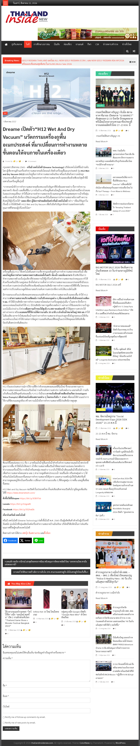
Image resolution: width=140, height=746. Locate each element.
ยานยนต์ (79, 44)
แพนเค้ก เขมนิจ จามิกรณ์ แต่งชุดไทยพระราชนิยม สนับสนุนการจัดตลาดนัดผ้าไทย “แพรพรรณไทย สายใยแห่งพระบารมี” (46, 560)
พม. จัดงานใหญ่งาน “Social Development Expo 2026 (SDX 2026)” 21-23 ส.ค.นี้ (58, 60)
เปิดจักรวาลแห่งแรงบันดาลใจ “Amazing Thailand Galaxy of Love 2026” (123, 205)
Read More (101, 139)
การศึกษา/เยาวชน (42, 44)
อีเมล (6, 693)
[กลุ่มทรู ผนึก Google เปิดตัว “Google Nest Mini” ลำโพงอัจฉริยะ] (74, 596)
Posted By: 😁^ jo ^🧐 (13, 159)
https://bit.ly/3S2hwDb (23, 507)
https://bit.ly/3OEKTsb (30, 496)
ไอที (28, 44)
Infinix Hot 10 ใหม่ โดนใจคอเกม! (46, 611)
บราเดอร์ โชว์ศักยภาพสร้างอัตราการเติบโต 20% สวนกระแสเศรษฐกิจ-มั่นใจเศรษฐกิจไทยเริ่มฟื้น (50, 569)
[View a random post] (134, 51)
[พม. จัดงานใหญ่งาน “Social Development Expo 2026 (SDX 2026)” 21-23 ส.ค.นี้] (115, 395)
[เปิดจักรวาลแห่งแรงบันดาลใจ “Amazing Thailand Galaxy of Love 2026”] (103, 203)
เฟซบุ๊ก (25, 531)
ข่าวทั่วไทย (127, 44)
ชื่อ (5, 683)
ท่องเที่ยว (68, 44)
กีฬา (89, 44)
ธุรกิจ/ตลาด (17, 44)
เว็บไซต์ (6, 704)
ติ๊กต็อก (47, 531)
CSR (97, 44)
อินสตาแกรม (34, 531)
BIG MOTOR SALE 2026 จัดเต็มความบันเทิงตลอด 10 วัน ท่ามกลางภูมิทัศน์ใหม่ (114, 268)
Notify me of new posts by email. (20, 720)
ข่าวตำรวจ (100, 563)
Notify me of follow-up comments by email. (25, 714)
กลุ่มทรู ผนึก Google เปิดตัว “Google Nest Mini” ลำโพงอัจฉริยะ (74, 612)
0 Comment (31, 159)
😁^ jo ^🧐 (26, 628)
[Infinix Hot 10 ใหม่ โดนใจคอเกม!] (46, 596)
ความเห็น (8, 656)
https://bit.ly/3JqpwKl (20, 501)
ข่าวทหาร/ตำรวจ (110, 44)
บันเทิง (57, 44)
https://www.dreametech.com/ (21, 490)
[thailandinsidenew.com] (6, 44)
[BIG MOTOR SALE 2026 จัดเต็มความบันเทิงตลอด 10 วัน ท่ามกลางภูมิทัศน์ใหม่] (115, 246)
